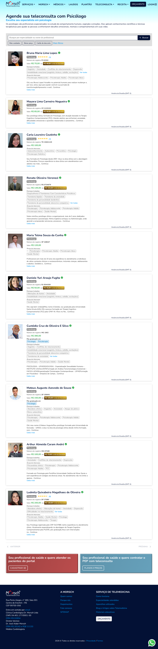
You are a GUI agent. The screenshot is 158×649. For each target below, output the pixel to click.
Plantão (86, 4)
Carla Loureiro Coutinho (42, 135)
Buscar (145, 37)
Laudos (73, 4)
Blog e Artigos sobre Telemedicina (111, 608)
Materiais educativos (105, 612)
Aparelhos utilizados (105, 604)
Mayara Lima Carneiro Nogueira (47, 101)
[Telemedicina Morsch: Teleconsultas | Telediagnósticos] (13, 4)
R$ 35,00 (54, 288)
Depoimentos (66, 604)
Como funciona (102, 596)
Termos (100, 641)
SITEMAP (64, 612)
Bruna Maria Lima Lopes (42, 53)
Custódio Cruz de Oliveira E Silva (48, 326)
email (27, 610)
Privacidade (91, 641)
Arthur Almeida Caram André (45, 444)
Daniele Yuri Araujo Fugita (43, 278)
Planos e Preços (93, 568)
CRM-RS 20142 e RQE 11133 (19, 626)
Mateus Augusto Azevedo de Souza (49, 388)
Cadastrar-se (18, 568)
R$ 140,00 (55, 503)
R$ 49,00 (54, 63)
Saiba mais (31, 90)
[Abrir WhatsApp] (152, 643)
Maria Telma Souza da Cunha (45, 235)
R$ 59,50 (54, 111)
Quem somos (66, 596)
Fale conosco (66, 608)
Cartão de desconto (44, 43)
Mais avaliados (14, 43)
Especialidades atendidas (107, 600)
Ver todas (83, 72)
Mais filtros (58, 43)
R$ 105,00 (55, 398)
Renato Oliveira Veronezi (42, 178)
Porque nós (65, 600)
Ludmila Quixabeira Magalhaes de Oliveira (53, 492)
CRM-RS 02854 (13, 618)
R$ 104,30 (55, 188)
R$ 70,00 (55, 454)
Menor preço (28, 43)
